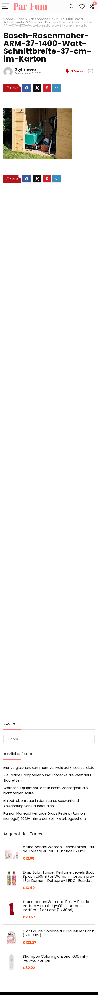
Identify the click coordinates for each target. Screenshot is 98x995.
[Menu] (5, 6)
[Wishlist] (82, 6)
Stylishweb (25, 69)
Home (8, 19)
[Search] (71, 6)
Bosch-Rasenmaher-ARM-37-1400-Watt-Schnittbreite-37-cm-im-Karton (44, 21)
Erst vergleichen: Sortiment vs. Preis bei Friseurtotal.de (48, 767)
